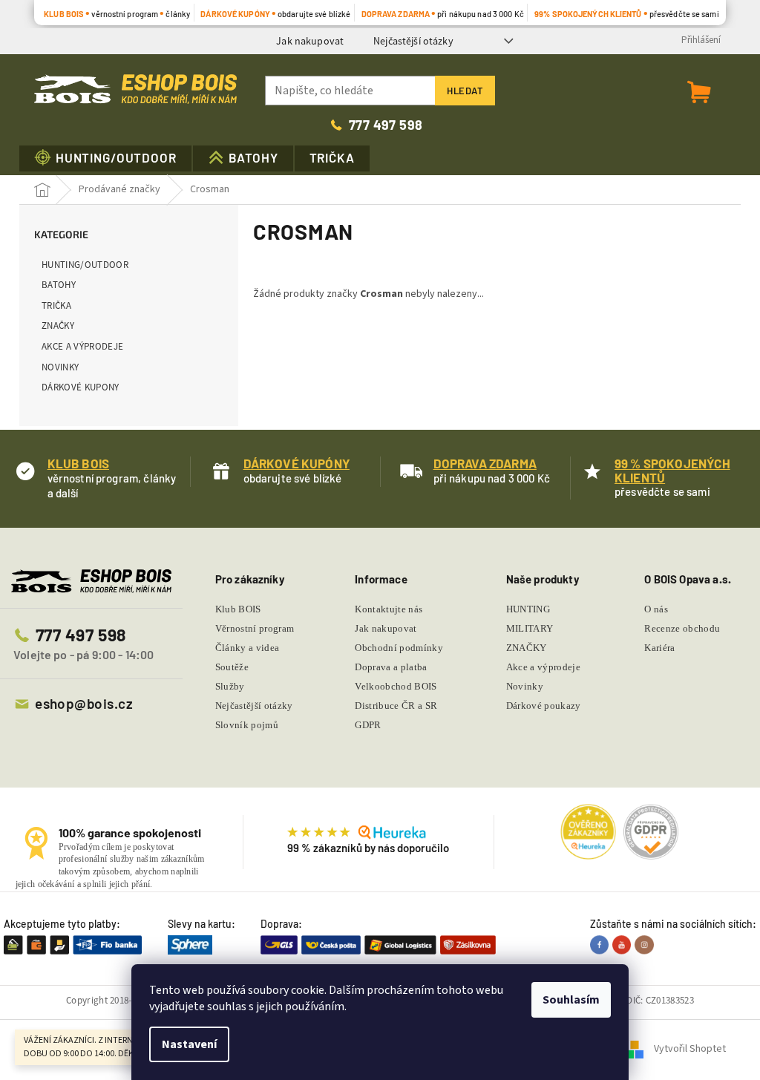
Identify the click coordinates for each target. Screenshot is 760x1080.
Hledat (465, 90)
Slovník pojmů (246, 724)
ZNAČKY (58, 325)
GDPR (368, 724)
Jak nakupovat (310, 41)
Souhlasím (571, 1000)
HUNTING (528, 609)
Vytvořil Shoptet (690, 1049)
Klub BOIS (238, 609)
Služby (230, 686)
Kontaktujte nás (388, 609)
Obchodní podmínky (399, 647)
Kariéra (659, 647)
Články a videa (247, 647)
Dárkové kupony (80, 387)
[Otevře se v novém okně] (601, 944)
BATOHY (59, 284)
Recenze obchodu (682, 628)
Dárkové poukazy (543, 705)
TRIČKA (56, 305)
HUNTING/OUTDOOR (85, 264)
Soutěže (232, 666)
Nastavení (189, 1044)
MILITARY (530, 628)
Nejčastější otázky (413, 41)
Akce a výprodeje (82, 346)
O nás (656, 609)
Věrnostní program (255, 628)
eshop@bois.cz (84, 703)
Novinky (60, 367)
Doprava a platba (391, 666)
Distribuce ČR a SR (396, 705)
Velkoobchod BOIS (395, 686)
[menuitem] (105, 158)
